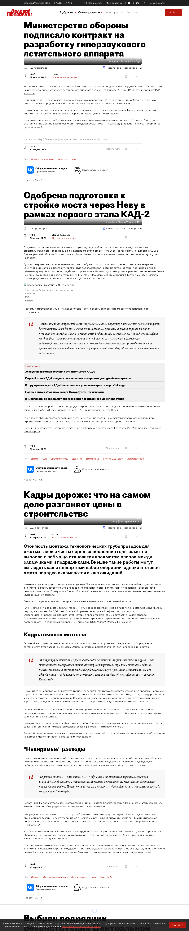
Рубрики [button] (67, 12)
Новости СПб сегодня (113, 458)
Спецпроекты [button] (89, 12)
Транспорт (77, 458)
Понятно (177, 925)
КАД (45, 458)
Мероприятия (114, 12)
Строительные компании (55, 877)
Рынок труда (106, 877)
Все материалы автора (64, 77)
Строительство (79, 877)
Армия (73, 159)
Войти (173, 12)
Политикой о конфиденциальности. (81, 926)
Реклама (132, 12)
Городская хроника (135, 458)
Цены (93, 877)
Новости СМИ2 (33, 180)
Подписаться (95, 3)
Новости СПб (92, 458)
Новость (62, 159)
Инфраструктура (59, 458)
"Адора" (101, 622)
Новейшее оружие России (42, 159)
